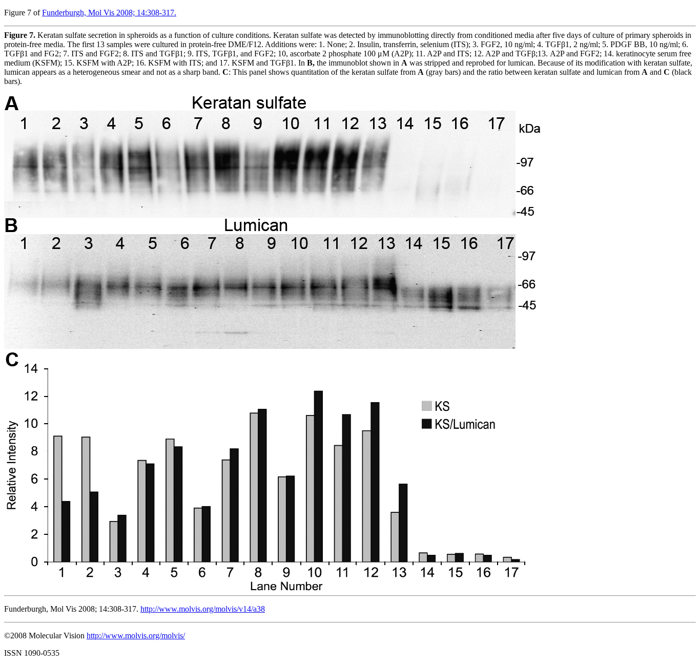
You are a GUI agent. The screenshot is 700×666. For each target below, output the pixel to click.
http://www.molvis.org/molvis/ (136, 635)
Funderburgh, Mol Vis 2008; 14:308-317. (109, 12)
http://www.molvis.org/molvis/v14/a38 (202, 609)
